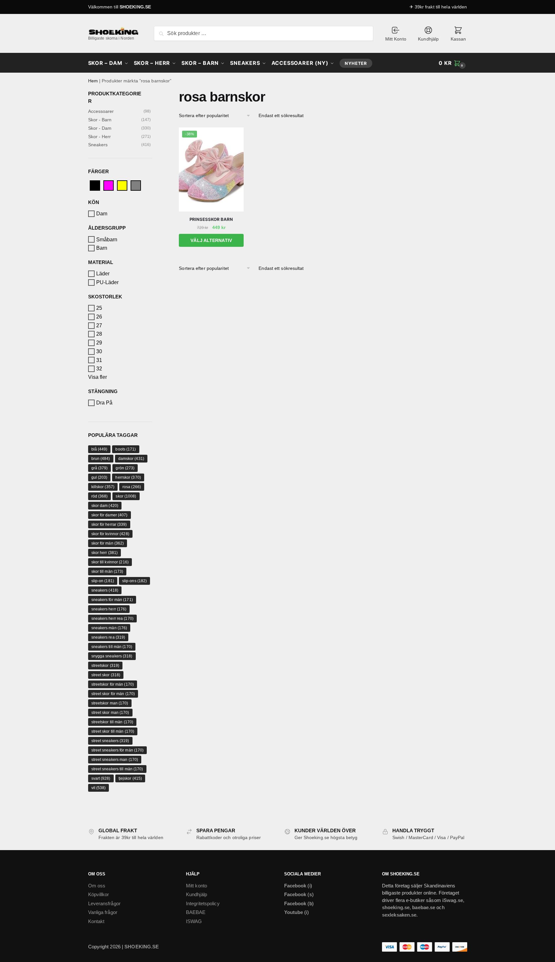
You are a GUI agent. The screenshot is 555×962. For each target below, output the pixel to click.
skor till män (107, 571)
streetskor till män (112, 722)
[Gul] (122, 185)
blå (99, 449)
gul (99, 477)
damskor (131, 458)
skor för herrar (109, 524)
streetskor (105, 665)
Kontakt (96, 921)
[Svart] (95, 185)
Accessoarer (101, 111)
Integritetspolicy (203, 903)
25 (99, 308)
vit (98, 788)
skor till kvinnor (110, 562)
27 (99, 325)
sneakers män (109, 628)
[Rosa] (108, 185)
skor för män (107, 543)
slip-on (102, 581)
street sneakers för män (117, 750)
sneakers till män (111, 646)
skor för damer (109, 515)
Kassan (458, 39)
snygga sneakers (112, 656)
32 (99, 368)
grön (125, 468)
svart (100, 778)
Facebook (295, 885)
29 (99, 342)
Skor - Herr (99, 136)
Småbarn (107, 239)
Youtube (293, 912)
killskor (102, 487)
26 (99, 316)
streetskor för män (112, 684)
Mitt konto (196, 885)
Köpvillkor (98, 894)
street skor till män (112, 731)
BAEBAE (196, 912)
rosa (131, 487)
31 (99, 360)
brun (100, 458)
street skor (106, 675)
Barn (101, 248)
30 (99, 351)
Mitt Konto (395, 39)
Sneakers (98, 144)
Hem (93, 80)
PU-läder (107, 282)
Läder (103, 273)
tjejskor (130, 778)
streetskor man (109, 703)
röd (99, 496)
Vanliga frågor (102, 912)
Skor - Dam (100, 128)
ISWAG (194, 921)
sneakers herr (109, 609)
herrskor (128, 477)
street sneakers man (114, 759)
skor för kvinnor (110, 534)
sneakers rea (108, 637)
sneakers (104, 590)
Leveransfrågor (104, 903)
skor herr (104, 552)
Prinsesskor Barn (211, 219)
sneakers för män (112, 599)
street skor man (110, 712)
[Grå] (136, 185)
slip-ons (134, 581)
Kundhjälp (428, 39)
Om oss (97, 885)
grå (99, 468)
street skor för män (113, 693)
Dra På (104, 402)
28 (99, 334)
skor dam (104, 505)
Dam (101, 213)
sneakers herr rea (112, 618)
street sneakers (110, 741)
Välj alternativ (211, 240)
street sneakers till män (117, 769)
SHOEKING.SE (135, 6)
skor (126, 496)
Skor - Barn (100, 119)
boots (125, 449)
